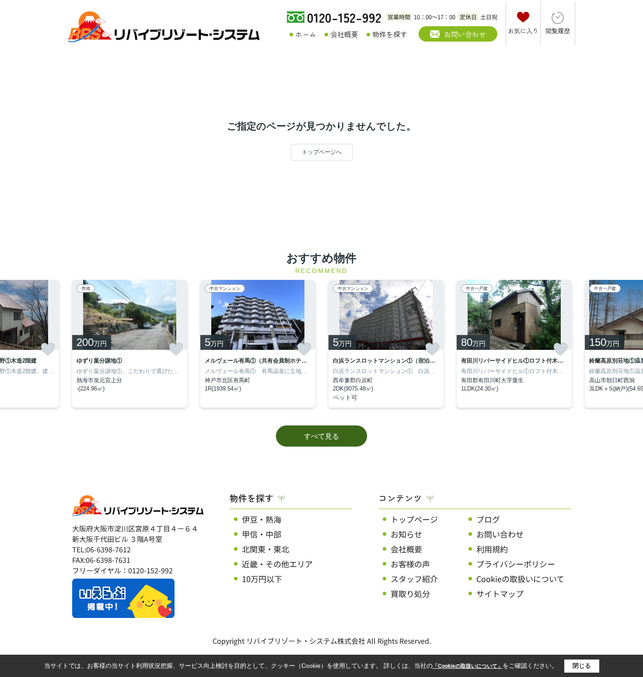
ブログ (488, 519)
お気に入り (523, 30)
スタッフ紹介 (414, 578)
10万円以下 (262, 578)
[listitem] (130, 344)
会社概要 (344, 34)
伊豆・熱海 (261, 519)
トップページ (414, 519)
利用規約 (492, 549)
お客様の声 (410, 563)
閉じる (582, 665)
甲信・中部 (261, 534)
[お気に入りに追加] (48, 349)
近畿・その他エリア (277, 563)
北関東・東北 (265, 549)
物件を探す (389, 34)
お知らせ (406, 534)
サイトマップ (500, 593)
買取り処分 (410, 593)
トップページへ (322, 152)
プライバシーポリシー (515, 563)
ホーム (305, 34)
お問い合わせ (465, 34)
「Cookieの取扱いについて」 (468, 666)
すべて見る (321, 436)
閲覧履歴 (557, 30)
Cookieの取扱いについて (520, 578)
